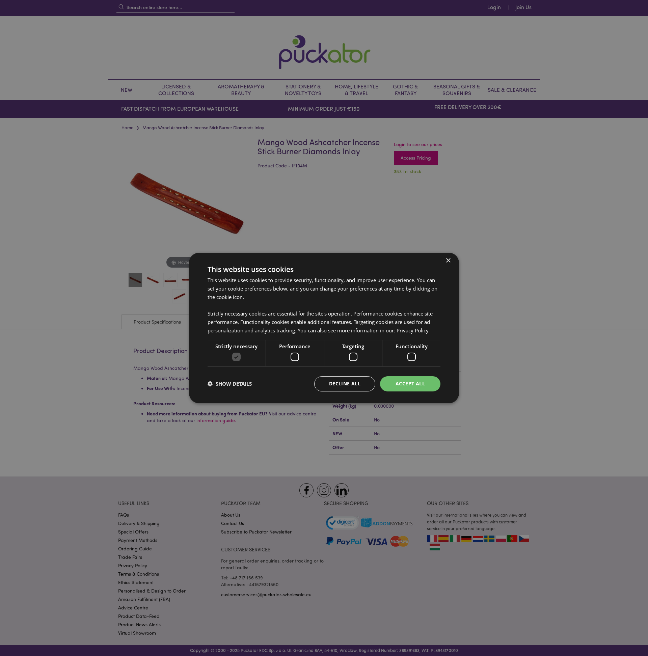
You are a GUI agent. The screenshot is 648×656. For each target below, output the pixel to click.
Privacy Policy (413, 330)
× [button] (448, 260)
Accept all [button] (410, 383)
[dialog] (324, 328)
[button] (230, 384)
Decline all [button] (344, 383)
